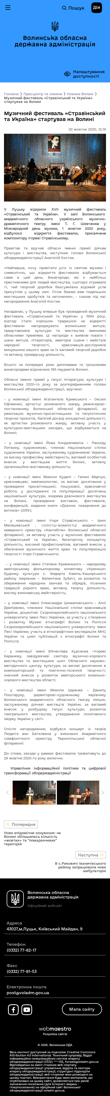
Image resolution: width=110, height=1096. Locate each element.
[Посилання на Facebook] (13, 1010)
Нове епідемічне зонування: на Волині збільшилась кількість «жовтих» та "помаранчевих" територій (32, 838)
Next (102, 792)
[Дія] (96, 8)
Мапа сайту (82, 1009)
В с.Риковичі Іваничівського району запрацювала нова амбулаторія (80, 867)
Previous (7, 792)
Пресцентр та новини (42, 94)
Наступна (88, 855)
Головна (11, 94)
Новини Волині (80, 94)
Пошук (76, 7)
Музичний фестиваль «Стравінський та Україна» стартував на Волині (48, 99)
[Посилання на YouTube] (26, 1010)
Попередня (24, 824)
